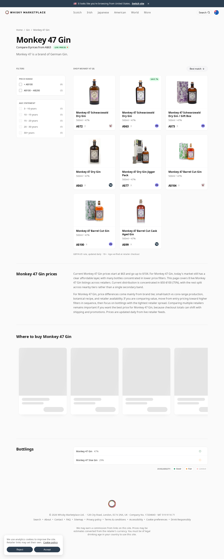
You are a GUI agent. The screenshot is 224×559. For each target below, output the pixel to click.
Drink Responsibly (181, 519)
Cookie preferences (156, 519)
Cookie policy (50, 542)
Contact (58, 519)
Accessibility (136, 519)
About (47, 519)
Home (19, 29)
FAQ (68, 519)
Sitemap (78, 519)
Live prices (60, 47)
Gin (28, 29)
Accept (47, 549)
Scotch (77, 12)
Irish (89, 12)
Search (37, 519)
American (120, 12)
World (135, 12)
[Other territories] (216, 12)
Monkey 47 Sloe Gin (87, 460)
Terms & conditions (115, 519)
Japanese (103, 12)
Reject (20, 549)
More (147, 12)
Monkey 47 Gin (84, 451)
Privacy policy (94, 519)
